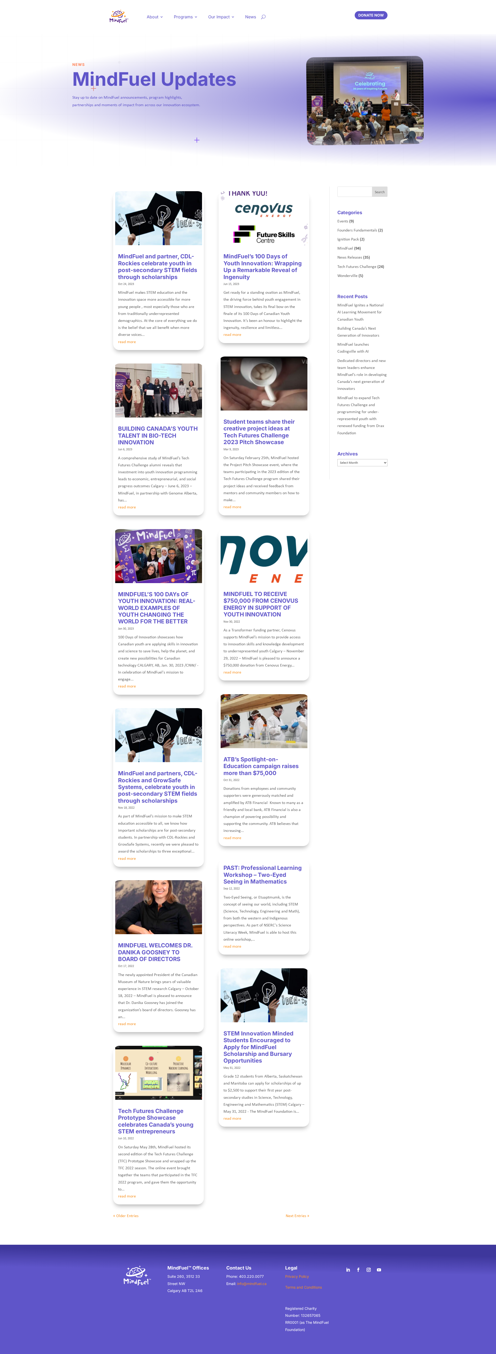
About (152, 16)
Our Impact (219, 16)
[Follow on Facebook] (358, 1270)
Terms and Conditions (303, 1287)
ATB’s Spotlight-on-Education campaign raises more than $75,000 (261, 766)
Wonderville (347, 275)
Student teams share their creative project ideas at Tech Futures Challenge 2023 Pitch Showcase (259, 431)
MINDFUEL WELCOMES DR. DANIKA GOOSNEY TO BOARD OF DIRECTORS (155, 952)
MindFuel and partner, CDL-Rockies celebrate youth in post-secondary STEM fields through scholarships (157, 266)
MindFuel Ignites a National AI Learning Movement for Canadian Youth (360, 312)
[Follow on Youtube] (379, 1270)
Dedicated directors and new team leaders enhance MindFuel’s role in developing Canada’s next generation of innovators (362, 374)
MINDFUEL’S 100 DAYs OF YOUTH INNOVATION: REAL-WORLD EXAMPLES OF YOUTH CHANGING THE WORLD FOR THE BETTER (156, 608)
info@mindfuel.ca (252, 1283)
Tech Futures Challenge (356, 266)
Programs (183, 16)
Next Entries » (297, 1215)
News (250, 16)
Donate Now (371, 15)
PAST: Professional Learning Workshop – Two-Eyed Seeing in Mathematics (262, 874)
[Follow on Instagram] (369, 1270)
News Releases (349, 257)
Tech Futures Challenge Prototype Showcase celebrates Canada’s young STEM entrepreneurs (155, 1121)
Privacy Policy (297, 1276)
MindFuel (345, 248)
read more (127, 341)
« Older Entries (125, 1215)
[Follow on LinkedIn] (348, 1270)
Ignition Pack (348, 239)
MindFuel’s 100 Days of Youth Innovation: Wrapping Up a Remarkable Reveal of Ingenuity (262, 266)
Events (342, 221)
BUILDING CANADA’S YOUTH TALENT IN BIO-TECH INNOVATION (158, 435)
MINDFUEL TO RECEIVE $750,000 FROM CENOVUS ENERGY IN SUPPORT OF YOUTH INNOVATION (260, 604)
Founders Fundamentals (357, 230)
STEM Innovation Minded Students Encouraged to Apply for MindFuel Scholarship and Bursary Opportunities (258, 1047)
